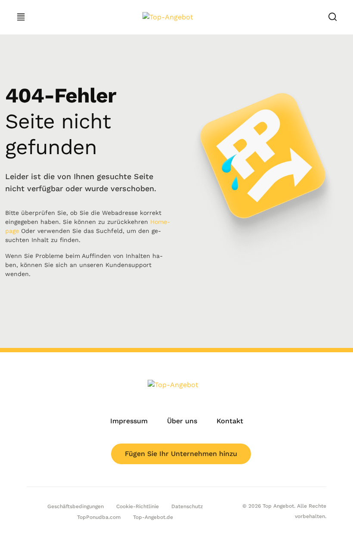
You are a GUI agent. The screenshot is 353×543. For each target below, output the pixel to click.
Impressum (129, 421)
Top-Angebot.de (153, 517)
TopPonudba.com (99, 517)
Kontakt (230, 421)
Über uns (182, 421)
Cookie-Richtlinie (137, 506)
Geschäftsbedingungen (75, 506)
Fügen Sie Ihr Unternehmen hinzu (181, 454)
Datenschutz (187, 506)
